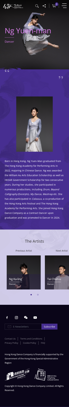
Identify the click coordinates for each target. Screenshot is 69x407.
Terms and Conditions (31, 338)
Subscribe (49, 326)
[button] (31, 294)
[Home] (13, 6)
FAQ (43, 342)
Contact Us (10, 338)
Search (37, 5)
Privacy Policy (11, 342)
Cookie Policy (29, 342)
